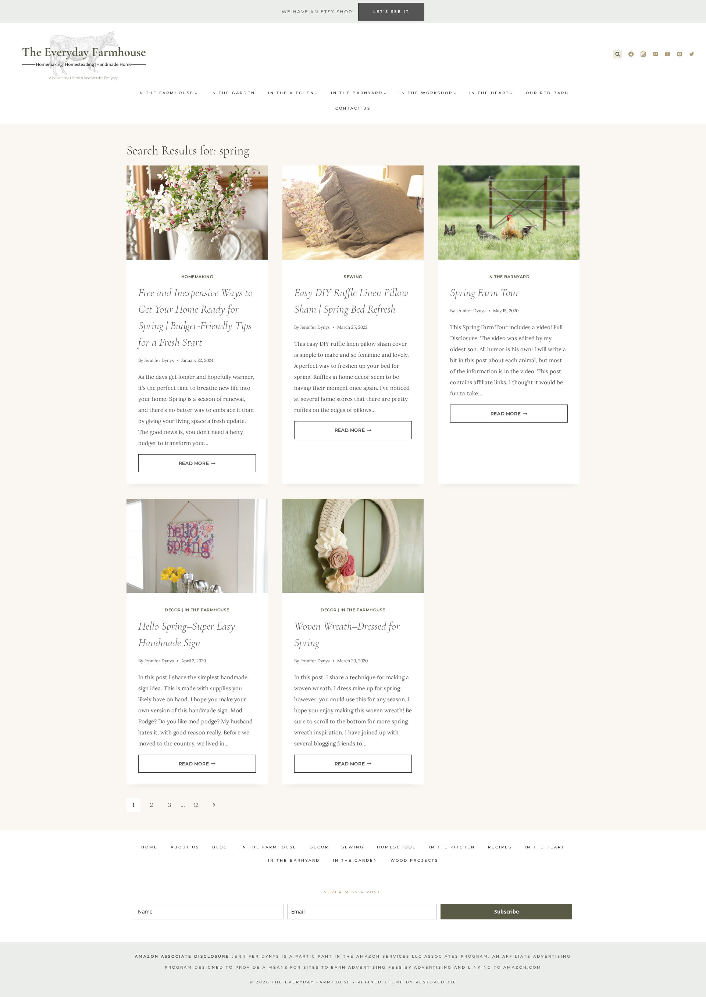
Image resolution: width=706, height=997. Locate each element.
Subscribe (506, 911)
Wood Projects (414, 860)
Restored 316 (436, 982)
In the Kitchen (452, 847)
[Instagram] (643, 54)
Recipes (500, 847)
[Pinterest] (679, 54)
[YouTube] (667, 54)
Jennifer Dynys (159, 360)
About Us (185, 847)
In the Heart (545, 847)
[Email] (655, 54)
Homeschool (396, 847)
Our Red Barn (547, 92)
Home (149, 847)
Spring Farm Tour (484, 292)
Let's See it (391, 11)
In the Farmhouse (207, 610)
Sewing (353, 276)
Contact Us (353, 108)
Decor (173, 610)
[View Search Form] (617, 54)
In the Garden (232, 92)
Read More (197, 463)
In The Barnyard (509, 276)
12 (196, 804)
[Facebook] (631, 54)
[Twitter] (692, 54)
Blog (220, 847)
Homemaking (197, 276)
